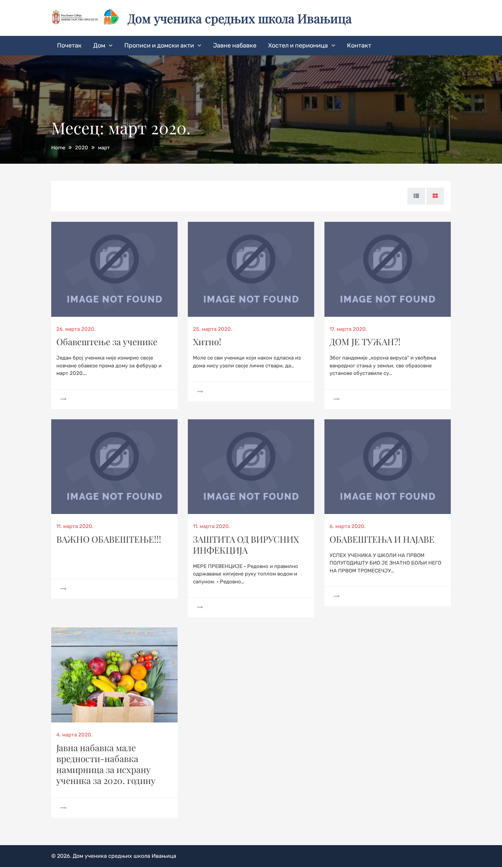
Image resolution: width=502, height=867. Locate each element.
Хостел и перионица (298, 45)
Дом (99, 45)
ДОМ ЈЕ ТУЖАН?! (365, 342)
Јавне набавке (234, 45)
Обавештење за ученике (106, 342)
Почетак (69, 45)
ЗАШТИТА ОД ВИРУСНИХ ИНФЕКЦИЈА (246, 544)
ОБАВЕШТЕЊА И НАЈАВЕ (382, 539)
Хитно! (207, 342)
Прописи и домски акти (159, 45)
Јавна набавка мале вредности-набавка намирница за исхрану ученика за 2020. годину (105, 764)
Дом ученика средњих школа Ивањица (240, 18)
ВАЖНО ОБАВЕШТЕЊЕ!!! (108, 539)
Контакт (359, 45)
